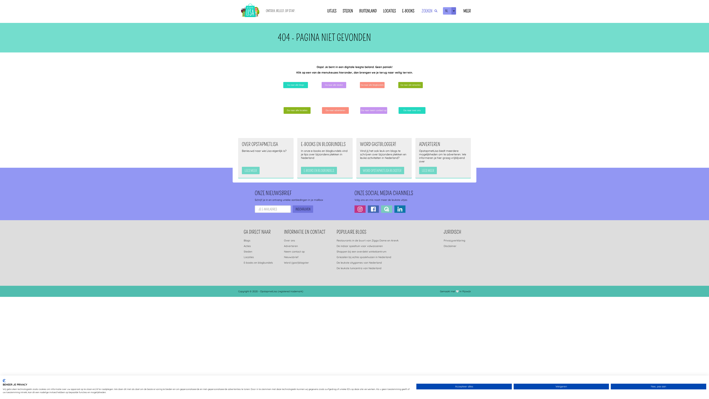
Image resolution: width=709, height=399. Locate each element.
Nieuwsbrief (291, 257)
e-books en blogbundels (319, 171)
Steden (348, 10)
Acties (247, 246)
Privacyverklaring (454, 240)
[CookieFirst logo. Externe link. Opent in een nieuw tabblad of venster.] (4, 380)
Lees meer (251, 171)
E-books (408, 10)
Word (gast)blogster (296, 262)
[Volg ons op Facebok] (373, 209)
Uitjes (331, 10)
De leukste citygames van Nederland (359, 262)
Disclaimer (450, 246)
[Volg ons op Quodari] (386, 209)
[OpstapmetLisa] (250, 11)
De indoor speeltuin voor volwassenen (360, 246)
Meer (467, 10)
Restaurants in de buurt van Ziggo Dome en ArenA (367, 240)
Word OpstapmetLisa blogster (382, 171)
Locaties (389, 10)
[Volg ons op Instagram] (360, 209)
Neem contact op (294, 251)
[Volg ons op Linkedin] (399, 209)
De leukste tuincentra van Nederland (359, 268)
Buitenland (368, 10)
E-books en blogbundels (258, 262)
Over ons (289, 240)
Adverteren (291, 246)
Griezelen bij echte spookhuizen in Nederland (364, 257)
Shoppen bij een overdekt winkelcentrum (361, 251)
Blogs (247, 240)
